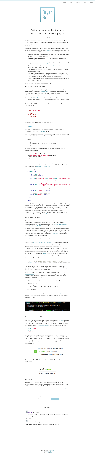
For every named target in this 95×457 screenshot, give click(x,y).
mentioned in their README (43, 166)
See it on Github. (52, 450)
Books (85, 2)
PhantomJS (55, 233)
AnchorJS (49, 50)
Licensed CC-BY (48, 451)
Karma (44, 253)
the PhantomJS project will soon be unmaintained (42, 242)
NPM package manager (38, 97)
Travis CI (61, 320)
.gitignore (42, 131)
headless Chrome (45, 244)
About (91, 2)
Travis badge (42, 360)
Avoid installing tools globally (54, 66)
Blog (71, 2)
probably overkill (43, 63)
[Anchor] (46, 86)
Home (64, 2)
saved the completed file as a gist (55, 293)
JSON (51, 452)
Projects (78, 2)
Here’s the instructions (43, 325)
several (42, 91)
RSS (48, 452)
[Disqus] (47, 427)
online (46, 91)
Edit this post (67, 388)
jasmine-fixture (45, 214)
